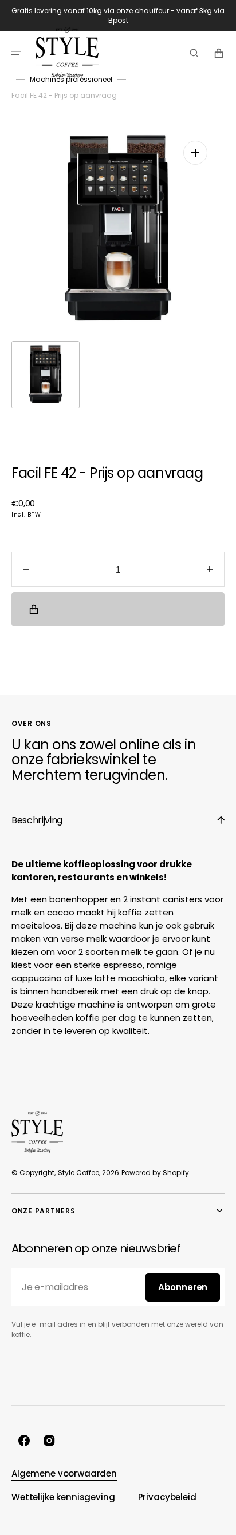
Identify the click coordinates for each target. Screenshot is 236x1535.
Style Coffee (78, 1172)
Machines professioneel (71, 79)
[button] (16, 52)
